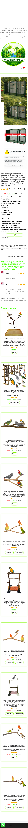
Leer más (14, 352)
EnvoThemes (16, 825)
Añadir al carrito (10, 234)
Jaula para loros (9, 248)
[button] (24, 79)
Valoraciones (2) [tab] (10, 256)
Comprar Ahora (18, 234)
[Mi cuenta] (21, 68)
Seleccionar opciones (14, 402)
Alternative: (4, 237)
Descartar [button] (10, 39)
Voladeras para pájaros (18, 248)
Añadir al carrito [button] (19, 552)
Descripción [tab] (20, 256)
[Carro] (23, 68)
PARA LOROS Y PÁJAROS (11, 245)
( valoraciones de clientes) (17, 189)
